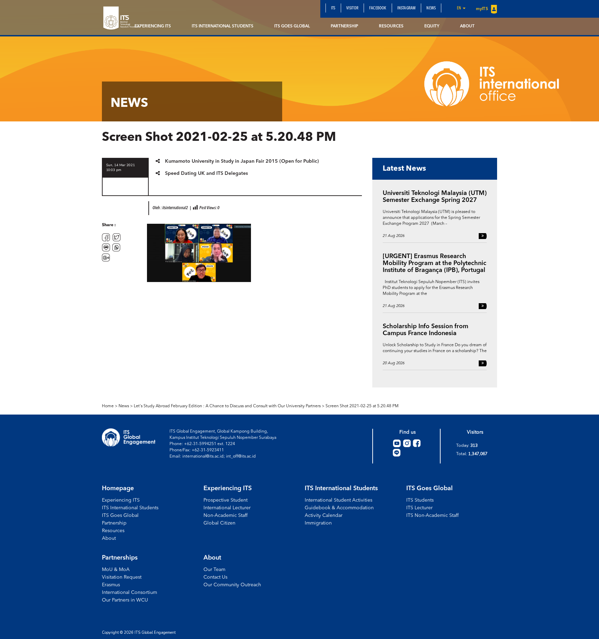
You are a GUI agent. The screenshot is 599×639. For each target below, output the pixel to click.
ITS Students (420, 500)
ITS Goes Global (292, 26)
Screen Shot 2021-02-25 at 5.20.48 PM (362, 406)
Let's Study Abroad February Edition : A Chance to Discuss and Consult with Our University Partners (227, 406)
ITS (333, 8)
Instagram (406, 8)
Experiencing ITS (152, 26)
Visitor (352, 8)
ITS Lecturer (419, 507)
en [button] (459, 8)
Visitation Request (121, 577)
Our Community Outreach (232, 584)
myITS (482, 9)
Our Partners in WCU (125, 600)
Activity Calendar (323, 515)
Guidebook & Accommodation (339, 507)
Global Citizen (219, 523)
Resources (391, 26)
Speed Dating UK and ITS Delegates (206, 173)
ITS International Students (222, 26)
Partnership (344, 26)
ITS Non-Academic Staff (432, 515)
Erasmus (111, 584)
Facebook (378, 8)
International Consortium (129, 592)
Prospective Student (225, 500)
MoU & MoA (116, 569)
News (431, 8)
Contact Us (215, 577)
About (467, 26)
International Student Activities (338, 500)
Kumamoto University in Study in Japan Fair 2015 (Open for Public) (242, 161)
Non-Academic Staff (225, 515)
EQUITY (431, 26)
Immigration (318, 523)
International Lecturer (227, 507)
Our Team (214, 569)
